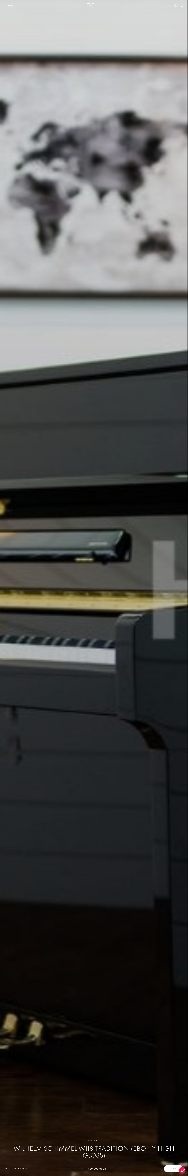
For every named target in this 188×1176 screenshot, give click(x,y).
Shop (173, 1169)
